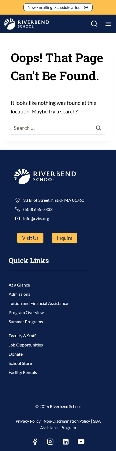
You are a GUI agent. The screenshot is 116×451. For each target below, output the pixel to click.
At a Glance (19, 284)
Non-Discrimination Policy (67, 421)
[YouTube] (81, 441)
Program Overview (26, 312)
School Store (20, 363)
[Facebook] (35, 441)
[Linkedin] (66, 441)
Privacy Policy (28, 421)
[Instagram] (50, 441)
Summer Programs (26, 321)
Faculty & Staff (22, 335)
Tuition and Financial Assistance (38, 303)
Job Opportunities (26, 344)
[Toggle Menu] (108, 23)
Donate (16, 353)
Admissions (19, 294)
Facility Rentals (23, 372)
